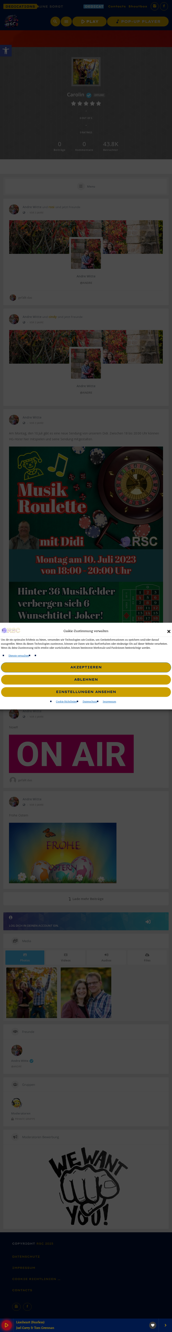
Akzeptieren (86, 667)
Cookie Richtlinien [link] (66, 701)
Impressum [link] (109, 701)
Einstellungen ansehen (86, 692)
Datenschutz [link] (90, 701)
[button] (169, 631)
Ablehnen (86, 680)
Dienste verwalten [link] (19, 655)
